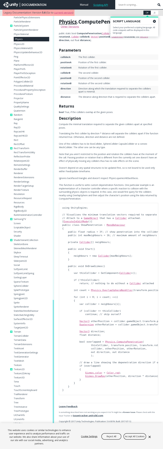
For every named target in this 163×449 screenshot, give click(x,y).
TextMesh (19, 360)
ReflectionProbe (22, 156)
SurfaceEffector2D (23, 319)
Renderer (18, 173)
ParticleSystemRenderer (26, 29)
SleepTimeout (21, 256)
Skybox (17, 252)
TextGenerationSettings (26, 352)
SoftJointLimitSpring (24, 273)
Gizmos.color (93, 372)
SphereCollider (21, 285)
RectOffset (19, 144)
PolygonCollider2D (23, 81)
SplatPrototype (21, 290)
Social (17, 265)
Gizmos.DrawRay (95, 376)
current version (63, 12)
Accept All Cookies (135, 436)
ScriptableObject (22, 227)
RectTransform (21, 148)
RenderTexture (21, 190)
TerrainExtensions (23, 344)
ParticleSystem (21, 25)
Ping (16, 56)
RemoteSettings (22, 165)
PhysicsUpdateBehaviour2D (28, 52)
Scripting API (100, 5)
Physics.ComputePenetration (123, 341)
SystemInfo (19, 323)
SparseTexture (21, 281)
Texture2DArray (22, 373)
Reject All (111, 436)
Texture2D (19, 369)
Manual (84, 4)
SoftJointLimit (21, 269)
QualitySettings (21, 106)
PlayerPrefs (19, 69)
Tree (16, 402)
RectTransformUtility (24, 152)
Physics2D (19, 44)
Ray (16, 123)
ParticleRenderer (22, 21)
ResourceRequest (23, 198)
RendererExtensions (24, 177)
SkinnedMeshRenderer (25, 248)
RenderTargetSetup (24, 185)
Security (18, 231)
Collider (106, 33)
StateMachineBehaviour (26, 310)
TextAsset (19, 348)
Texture (18, 365)
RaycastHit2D (21, 135)
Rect (16, 140)
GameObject (91, 218)
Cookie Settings (89, 436)
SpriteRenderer (21, 306)
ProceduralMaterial (23, 85)
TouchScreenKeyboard (25, 390)
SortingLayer (20, 277)
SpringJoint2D (21, 298)
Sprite (17, 302)
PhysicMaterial (21, 34)
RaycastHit (19, 131)
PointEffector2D (22, 77)
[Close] (150, 436)
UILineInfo (19, 419)
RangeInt (18, 119)
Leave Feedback (68, 406)
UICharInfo (19, 415)
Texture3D (19, 377)
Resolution (19, 194)
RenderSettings (21, 181)
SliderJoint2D (20, 261)
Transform (19, 398)
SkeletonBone (21, 244)
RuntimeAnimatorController (28, 215)
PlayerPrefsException (24, 73)
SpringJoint (19, 294)
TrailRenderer (21, 394)
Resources (19, 202)
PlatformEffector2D (24, 64)
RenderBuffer (20, 169)
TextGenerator (21, 356)
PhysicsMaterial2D (23, 48)
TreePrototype (21, 411)
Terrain (17, 331)
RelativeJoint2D (21, 160)
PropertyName (21, 102)
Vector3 (95, 36)
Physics (19, 39)
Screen (17, 223)
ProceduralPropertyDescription (30, 89)
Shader (17, 235)
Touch (17, 386)
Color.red (113, 372)
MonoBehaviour (116, 225)
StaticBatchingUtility (24, 315)
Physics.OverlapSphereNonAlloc (111, 290)
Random (18, 114)
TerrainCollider (21, 335)
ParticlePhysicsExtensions (27, 17)
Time (16, 381)
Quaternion (19, 110)
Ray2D (17, 127)
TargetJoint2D (21, 327)
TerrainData (20, 340)
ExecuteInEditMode (76, 221)
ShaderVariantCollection (26, 240)
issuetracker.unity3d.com (88, 415)
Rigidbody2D (20, 210)
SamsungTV (20, 219)
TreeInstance (20, 406)
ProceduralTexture (23, 94)
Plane (16, 60)
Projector (18, 98)
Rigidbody (19, 206)
